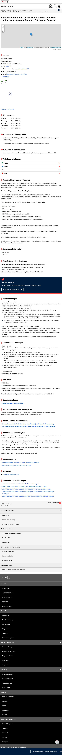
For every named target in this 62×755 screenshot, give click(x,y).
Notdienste (5, 601)
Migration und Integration (25, 10)
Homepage (6, 76)
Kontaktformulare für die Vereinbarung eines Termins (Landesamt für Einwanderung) (28, 424)
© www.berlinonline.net (55, 47)
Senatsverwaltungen (8, 620)
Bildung (4, 714)
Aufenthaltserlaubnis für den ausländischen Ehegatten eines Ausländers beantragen (26, 489)
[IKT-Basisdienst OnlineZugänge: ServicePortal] (8, 504)
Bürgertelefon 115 (24, 69)
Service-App (5, 588)
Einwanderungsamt (7, 638)
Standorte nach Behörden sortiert (11, 533)
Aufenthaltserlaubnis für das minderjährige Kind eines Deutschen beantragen (24, 486)
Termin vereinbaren (7, 592)
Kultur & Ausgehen (7, 724)
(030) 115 (8, 66)
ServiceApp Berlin (7, 556)
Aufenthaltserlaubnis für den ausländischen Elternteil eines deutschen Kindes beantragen (28, 496)
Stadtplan (5, 741)
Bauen (4, 705)
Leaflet (21, 47)
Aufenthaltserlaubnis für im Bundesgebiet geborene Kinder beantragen (20, 11)
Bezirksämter (6, 624)
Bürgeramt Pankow (44, 11)
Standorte (15, 10)
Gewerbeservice (7, 606)
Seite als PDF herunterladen (11, 474)
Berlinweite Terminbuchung (11, 289)
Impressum (5, 515)
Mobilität (4, 701)
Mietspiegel (5, 710)
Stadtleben (5, 737)
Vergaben (5, 665)
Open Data (5, 660)
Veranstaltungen (7, 683)
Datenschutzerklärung (8, 519)
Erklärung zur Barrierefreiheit (10, 524)
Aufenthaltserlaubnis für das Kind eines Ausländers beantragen (20, 484)
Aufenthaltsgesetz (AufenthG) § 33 (12, 403)
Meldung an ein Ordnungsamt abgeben (13, 569)
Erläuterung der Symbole (7, 109)
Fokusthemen (6, 687)
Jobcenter (5, 633)
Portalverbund (6, 560)
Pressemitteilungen (7, 674)
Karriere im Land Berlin (9, 651)
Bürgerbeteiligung (7, 656)
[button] (59, 10)
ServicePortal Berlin (6, 10)
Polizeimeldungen (7, 678)
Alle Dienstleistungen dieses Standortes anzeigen (16, 465)
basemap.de (30, 47)
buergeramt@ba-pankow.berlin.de (17, 74)
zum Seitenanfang (53, 502)
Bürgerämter (5, 629)
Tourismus (5, 728)
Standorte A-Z (6, 538)
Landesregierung (7, 647)
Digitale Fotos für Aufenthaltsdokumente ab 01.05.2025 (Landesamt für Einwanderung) (28, 426)
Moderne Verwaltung (8, 696)
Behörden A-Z (6, 542)
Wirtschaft (5, 733)
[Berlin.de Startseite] (5, 1)
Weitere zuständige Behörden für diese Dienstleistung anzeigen (20, 462)
